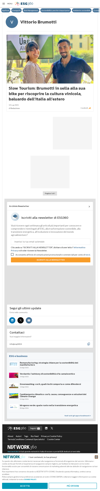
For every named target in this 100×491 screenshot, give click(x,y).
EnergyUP (16, 10)
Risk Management (31, 10)
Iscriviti (51, 260)
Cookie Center (53, 439)
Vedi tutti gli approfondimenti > (77, 416)
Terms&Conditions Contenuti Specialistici (26, 439)
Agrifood (5, 10)
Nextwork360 (13, 451)
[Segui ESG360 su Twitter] (51, 428)
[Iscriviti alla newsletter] (29, 320)
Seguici (33, 428)
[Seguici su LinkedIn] (12, 320)
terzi (87, 254)
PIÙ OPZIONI (73, 486)
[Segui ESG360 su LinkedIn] (46, 428)
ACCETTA (25, 486)
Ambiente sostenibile (81, 10)
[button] (7, 3)
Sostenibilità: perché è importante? (55, 10)
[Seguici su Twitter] (20, 320)
